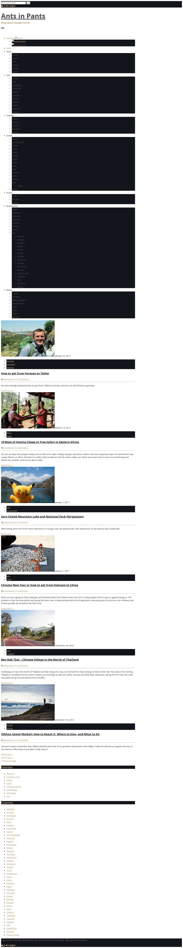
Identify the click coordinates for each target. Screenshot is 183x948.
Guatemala (16, 219)
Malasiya (15, 92)
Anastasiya (9, 379)
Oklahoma (21, 276)
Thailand (15, 105)
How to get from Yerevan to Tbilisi (25, 373)
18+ (8, 796)
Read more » (7, 390)
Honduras (15, 222)
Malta (14, 169)
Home (8, 48)
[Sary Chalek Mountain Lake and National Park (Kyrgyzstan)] (28, 502)
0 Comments (22, 522)
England (15, 145)
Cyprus (14, 139)
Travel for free (13, 777)
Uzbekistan (16, 108)
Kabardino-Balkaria (19, 300)
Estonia (15, 149)
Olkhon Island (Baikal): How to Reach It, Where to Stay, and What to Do (50, 734)
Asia (8, 75)
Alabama (20, 236)
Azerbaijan (16, 128)
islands (20, 186)
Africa (8, 51)
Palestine (15, 199)
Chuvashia (16, 296)
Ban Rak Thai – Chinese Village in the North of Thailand (40, 659)
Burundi (15, 58)
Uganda (15, 71)
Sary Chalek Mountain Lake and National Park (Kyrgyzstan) (42, 516)
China (14, 81)
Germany (15, 155)
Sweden (15, 189)
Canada (15, 209)
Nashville (20, 263)
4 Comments (22, 665)
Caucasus (10, 115)
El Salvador (16, 216)
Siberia (14, 313)
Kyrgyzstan (16, 88)
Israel (14, 196)
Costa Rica (16, 212)
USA (13, 233)
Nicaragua (16, 226)
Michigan (20, 256)
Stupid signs (12, 789)
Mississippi (21, 259)
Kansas (20, 249)
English (23, 41)
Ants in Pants (23, 15)
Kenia (14, 61)
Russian (23, 45)
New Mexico (22, 266)
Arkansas (21, 239)
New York (21, 269)
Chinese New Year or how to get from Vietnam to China (39, 585)
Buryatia (15, 293)
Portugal (15, 172)
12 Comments (22, 379)
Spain (14, 182)
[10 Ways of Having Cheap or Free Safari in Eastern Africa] (28, 427)
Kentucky (21, 253)
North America (12, 206)
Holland (15, 159)
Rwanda (15, 65)
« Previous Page (8, 760)
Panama (15, 229)
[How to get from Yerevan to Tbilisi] (28, 355)
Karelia (14, 306)
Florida (20, 246)
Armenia (15, 125)
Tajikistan (15, 102)
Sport (9, 783)
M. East (9, 192)
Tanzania (15, 68)
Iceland (15, 162)
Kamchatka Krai (18, 303)
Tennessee (21, 283)
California (21, 243)
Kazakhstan (16, 85)
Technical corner (13, 786)
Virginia (20, 286)
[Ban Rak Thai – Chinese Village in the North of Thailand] (28, 645)
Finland (14, 152)
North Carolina (22, 273)
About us (10, 773)
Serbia (14, 175)
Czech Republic (18, 142)
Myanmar (15, 98)
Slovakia (15, 179)
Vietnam (15, 112)
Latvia (14, 165)
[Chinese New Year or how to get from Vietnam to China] (28, 570)
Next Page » (7, 757)
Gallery (9, 780)
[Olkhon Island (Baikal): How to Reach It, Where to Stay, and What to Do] (28, 719)
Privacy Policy (12, 934)
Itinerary (15, 55)
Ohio (19, 280)
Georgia (15, 132)
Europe (9, 135)
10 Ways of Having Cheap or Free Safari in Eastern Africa (40, 442)
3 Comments (22, 447)
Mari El (14, 310)
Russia (9, 290)
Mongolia (15, 95)
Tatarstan (15, 317)
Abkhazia (15, 122)
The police (11, 793)
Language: (10, 38)
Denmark (10, 838)
